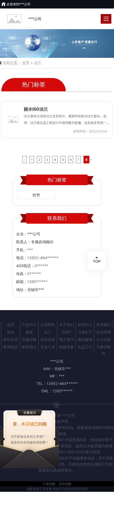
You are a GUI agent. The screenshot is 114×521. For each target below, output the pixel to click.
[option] (57, 43)
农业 (10, 332)
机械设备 (66, 347)
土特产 (66, 332)
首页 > (27, 62)
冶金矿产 (85, 332)
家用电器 (10, 347)
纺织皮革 (10, 339)
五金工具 (47, 347)
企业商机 (47, 324)
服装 (29, 332)
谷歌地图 (65, 484)
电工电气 (66, 339)
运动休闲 (103, 332)
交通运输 (29, 339)
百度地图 (49, 484)
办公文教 (103, 339)
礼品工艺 (85, 347)
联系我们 (103, 324)
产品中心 (29, 324)
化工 (47, 332)
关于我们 (66, 324)
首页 (10, 324)
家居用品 (29, 347)
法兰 (37, 62)
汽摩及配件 (103, 348)
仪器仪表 (47, 339)
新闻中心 (85, 324)
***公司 (34, 18)
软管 (36, 195)
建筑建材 (85, 339)
